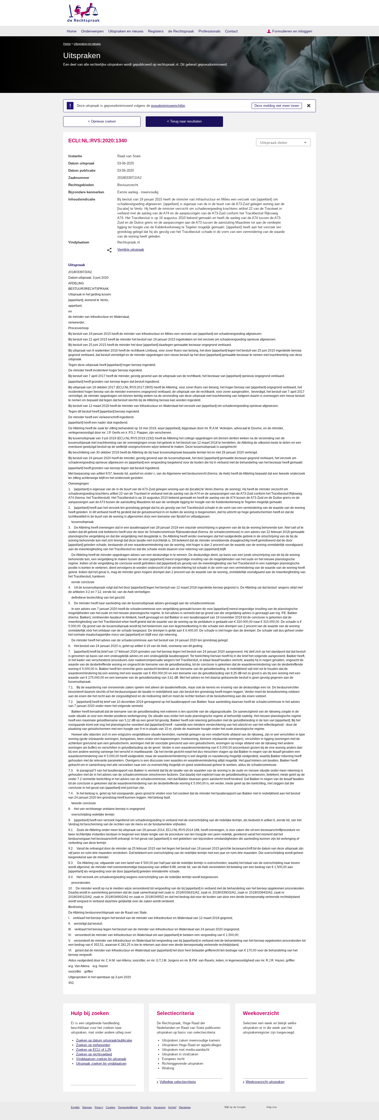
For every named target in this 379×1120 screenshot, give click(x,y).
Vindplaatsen (78, 242)
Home (72, 31)
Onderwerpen (92, 31)
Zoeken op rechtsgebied (94, 1054)
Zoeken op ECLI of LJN (93, 1050)
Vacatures (160, 1107)
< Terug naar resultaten (184, 121)
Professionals (209, 31)
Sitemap (87, 1107)
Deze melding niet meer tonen (276, 106)
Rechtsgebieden (81, 185)
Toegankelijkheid (128, 1107)
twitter (281, 1107)
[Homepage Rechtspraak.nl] (81, 12)
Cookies (110, 1107)
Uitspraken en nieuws (125, 31)
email (257, 1107)
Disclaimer (185, 1107)
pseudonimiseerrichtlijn (168, 106)
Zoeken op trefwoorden (93, 1045)
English (75, 1107)
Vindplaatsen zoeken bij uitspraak (101, 1059)
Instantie (75, 156)
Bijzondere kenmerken (86, 192)
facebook (288, 1107)
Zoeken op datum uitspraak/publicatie (104, 1040)
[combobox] (283, 142)
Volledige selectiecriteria (178, 1082)
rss (250, 1107)
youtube (308, 1107)
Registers (155, 31)
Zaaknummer (78, 178)
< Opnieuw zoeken (102, 121)
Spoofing (145, 1107)
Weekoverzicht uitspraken (265, 1082)
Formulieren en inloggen (292, 31)
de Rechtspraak (181, 31)
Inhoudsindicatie (81, 199)
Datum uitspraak (81, 163)
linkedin (301, 1107)
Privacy (99, 1107)
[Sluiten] (309, 106)
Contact (231, 31)
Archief (172, 1107)
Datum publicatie (81, 170)
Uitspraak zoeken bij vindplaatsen (101, 1063)
